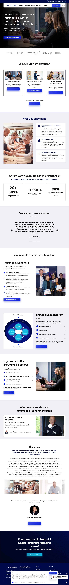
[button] (57, 230)
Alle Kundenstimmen (34, 216)
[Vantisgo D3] (10, 5)
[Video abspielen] (50, 426)
